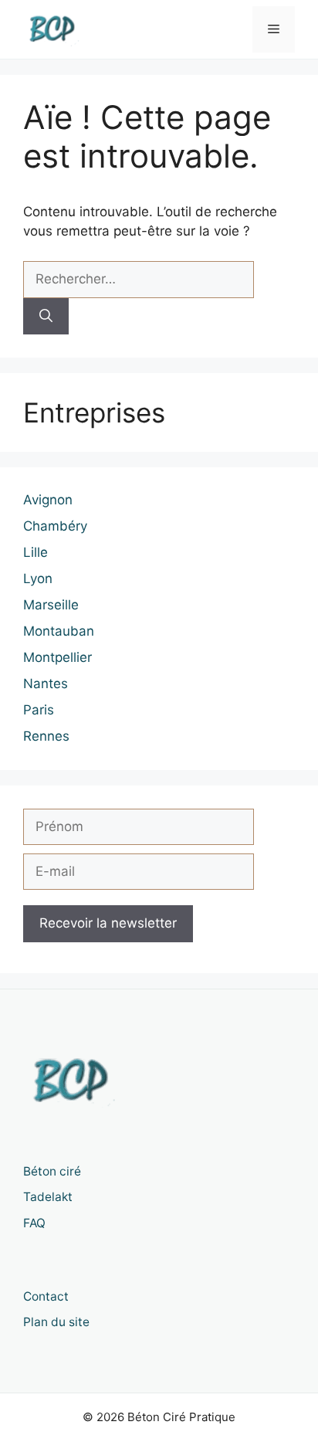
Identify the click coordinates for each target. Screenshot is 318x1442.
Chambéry (55, 526)
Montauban (58, 631)
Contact (46, 1296)
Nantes (45, 683)
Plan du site (56, 1322)
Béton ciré (52, 1171)
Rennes (46, 736)
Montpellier (57, 657)
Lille (35, 552)
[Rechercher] (46, 316)
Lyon (37, 578)
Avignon (48, 499)
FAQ (34, 1223)
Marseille (51, 604)
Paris (38, 710)
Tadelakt (48, 1196)
